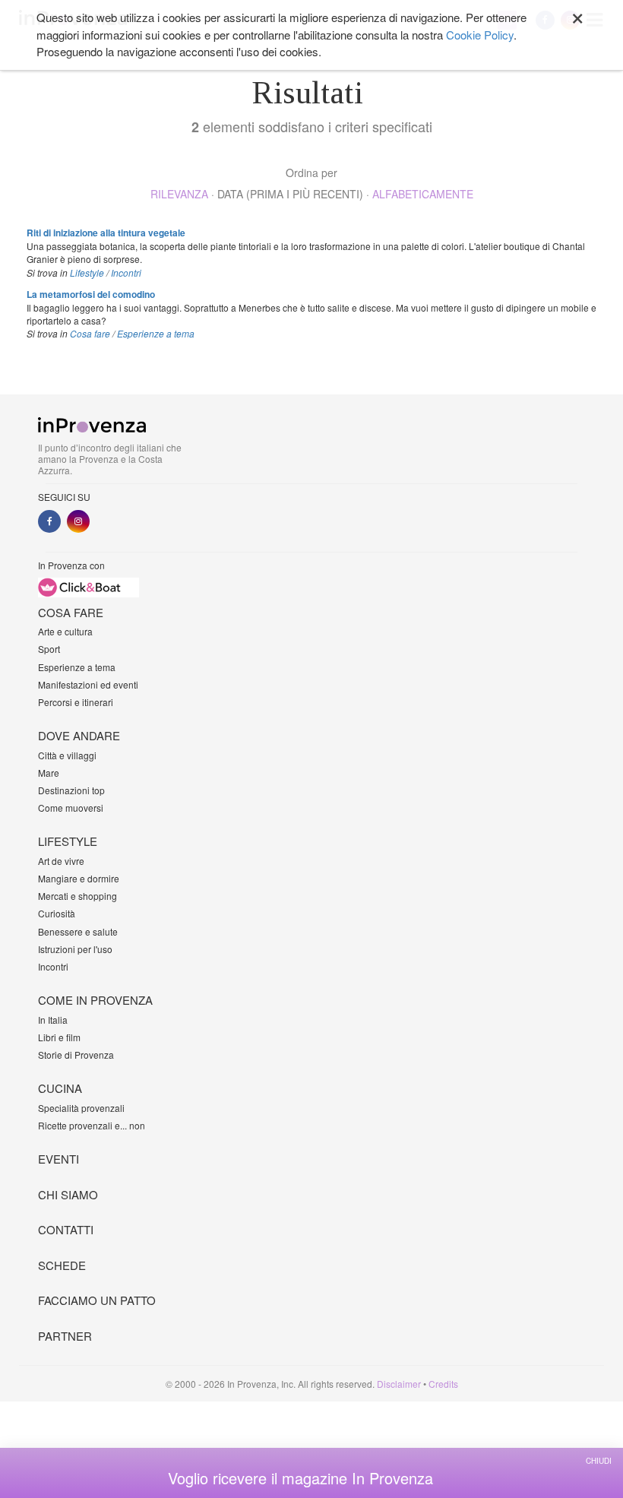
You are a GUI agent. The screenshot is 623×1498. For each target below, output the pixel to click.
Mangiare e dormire (78, 878)
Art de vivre (61, 860)
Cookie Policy (480, 35)
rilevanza (179, 193)
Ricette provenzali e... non (91, 1125)
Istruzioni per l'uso (75, 948)
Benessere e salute (78, 931)
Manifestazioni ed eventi (88, 684)
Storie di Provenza (76, 1054)
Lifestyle (87, 272)
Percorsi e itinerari (75, 701)
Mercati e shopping (77, 895)
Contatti (65, 1229)
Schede (62, 1265)
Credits (443, 1383)
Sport (49, 648)
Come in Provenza (95, 1000)
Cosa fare (90, 333)
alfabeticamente (422, 193)
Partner (65, 1336)
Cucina (60, 1088)
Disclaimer (399, 1383)
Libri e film (59, 1037)
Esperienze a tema (155, 333)
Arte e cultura (65, 631)
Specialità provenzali (81, 1107)
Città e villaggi (67, 755)
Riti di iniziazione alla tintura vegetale (106, 232)
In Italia (53, 1019)
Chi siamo (68, 1194)
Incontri (126, 272)
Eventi (58, 1159)
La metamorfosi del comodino (91, 294)
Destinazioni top (71, 790)
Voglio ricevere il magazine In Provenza (300, 1478)
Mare (48, 772)
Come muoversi (70, 807)
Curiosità (56, 913)
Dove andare (79, 735)
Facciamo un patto (97, 1300)
